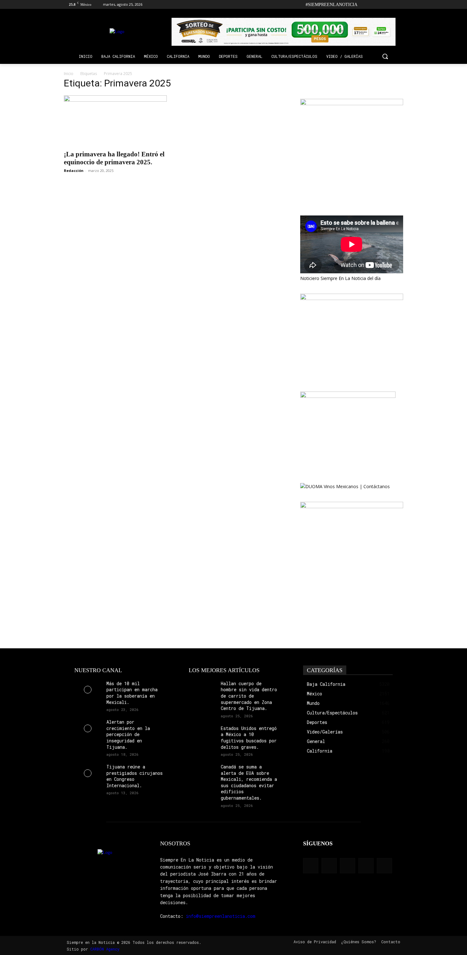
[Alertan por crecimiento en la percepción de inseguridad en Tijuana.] (87, 728)
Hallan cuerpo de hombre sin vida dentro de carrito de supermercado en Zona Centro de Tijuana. (249, 695)
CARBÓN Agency (104, 949)
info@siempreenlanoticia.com (220, 916)
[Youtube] (399, 4)
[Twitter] (390, 4)
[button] (385, 56)
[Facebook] (364, 4)
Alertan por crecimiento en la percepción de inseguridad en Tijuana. (128, 734)
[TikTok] (382, 4)
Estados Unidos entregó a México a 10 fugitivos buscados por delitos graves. (249, 737)
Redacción (74, 170)
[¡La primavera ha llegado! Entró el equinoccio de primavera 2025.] (115, 120)
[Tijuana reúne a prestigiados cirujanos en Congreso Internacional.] (87, 773)
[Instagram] (373, 4)
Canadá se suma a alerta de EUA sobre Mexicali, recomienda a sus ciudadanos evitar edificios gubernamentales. (249, 782)
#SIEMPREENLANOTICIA (331, 4)
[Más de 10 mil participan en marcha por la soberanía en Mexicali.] (87, 689)
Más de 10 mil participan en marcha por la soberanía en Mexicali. (132, 692)
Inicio (68, 73)
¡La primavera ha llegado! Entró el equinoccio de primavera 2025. (114, 158)
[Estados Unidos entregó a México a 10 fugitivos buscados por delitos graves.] (202, 734)
